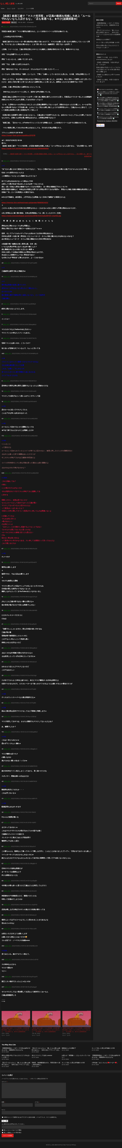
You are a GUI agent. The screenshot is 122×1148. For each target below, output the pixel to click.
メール (37, 1102)
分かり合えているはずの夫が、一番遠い (108, 89)
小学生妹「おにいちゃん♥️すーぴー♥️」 (105, 1063)
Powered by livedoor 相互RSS (107, 121)
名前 (3, 1102)
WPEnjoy (73, 1144)
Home (2, 8)
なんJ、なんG (11, 8)
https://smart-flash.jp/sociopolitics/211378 (18, 135)
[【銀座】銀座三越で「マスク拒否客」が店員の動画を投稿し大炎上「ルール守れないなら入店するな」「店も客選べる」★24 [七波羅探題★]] (76, 1019)
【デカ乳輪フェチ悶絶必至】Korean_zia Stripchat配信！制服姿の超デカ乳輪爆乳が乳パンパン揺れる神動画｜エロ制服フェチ (108, 99)
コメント (5, 1081)
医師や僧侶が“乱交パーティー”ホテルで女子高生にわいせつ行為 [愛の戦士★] (108, 69)
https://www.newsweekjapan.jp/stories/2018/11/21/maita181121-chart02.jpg (31, 216)
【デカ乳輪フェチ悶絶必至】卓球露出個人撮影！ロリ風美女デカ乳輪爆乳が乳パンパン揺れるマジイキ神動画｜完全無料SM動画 (108, 104)
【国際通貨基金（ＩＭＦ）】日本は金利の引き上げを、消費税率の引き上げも (107, 25)
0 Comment (30, 22)
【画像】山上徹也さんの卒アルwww (108, 74)
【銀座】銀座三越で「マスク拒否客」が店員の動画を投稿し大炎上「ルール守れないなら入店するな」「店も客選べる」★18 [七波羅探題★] (45, 1029)
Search (119, 3)
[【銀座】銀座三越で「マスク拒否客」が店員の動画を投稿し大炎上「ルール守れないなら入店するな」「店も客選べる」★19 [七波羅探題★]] (16, 1019)
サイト (3, 1109)
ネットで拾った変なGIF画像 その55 (107, 42)
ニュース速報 (30, 8)
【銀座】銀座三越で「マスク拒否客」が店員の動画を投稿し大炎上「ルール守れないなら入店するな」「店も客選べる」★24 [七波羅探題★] (76, 1029)
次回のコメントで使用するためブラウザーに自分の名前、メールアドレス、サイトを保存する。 (31, 1117)
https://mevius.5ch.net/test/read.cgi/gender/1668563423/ (25, 203)
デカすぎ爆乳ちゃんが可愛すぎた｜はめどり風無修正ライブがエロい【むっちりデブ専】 (108, 93)
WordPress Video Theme (63, 1144)
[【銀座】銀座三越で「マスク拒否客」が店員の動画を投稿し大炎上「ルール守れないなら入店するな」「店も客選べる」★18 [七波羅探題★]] (46, 1019)
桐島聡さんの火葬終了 (103, 39)
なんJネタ (20, 8)
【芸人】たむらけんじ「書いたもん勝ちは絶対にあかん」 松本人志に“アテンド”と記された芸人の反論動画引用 (46, 1050)
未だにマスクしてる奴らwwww (42, 1055)
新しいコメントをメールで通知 (12, 1130)
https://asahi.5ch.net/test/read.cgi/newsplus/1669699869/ (25, 148)
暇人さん (14, 22)
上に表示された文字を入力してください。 (13, 1124)
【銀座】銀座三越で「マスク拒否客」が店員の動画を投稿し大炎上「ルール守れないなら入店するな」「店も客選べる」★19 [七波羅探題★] (15, 1029)
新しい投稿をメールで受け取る (12, 1132)
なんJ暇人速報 (7, 3)
